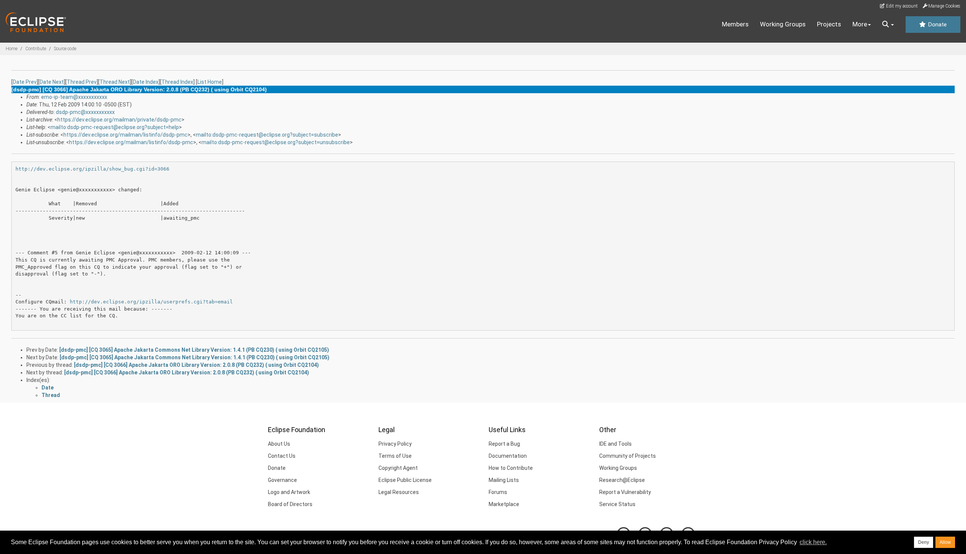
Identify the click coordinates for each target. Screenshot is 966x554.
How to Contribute (511, 468)
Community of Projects (627, 456)
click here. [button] (813, 542)
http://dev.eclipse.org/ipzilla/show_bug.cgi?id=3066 (92, 169)
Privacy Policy (395, 444)
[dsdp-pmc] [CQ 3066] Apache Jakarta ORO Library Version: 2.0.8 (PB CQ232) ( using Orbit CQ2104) (196, 365)
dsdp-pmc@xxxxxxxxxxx (85, 112)
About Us (279, 444)
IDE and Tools (615, 444)
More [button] (859, 24)
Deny (923, 542)
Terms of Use (395, 456)
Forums (498, 492)
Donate (936, 24)
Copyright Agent (398, 468)
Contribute (35, 48)
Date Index (145, 82)
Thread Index (177, 82)
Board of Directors (290, 504)
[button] (888, 24)
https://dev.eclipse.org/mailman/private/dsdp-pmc (119, 120)
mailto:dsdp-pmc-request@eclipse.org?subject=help (115, 127)
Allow (945, 542)
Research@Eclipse (622, 480)
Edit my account (901, 6)
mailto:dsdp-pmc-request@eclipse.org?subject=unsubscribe (276, 142)
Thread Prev (82, 82)
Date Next (52, 82)
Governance (282, 480)
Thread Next (115, 82)
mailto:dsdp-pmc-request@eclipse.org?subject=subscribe (267, 135)
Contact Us (281, 456)
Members (735, 24)
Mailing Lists (504, 480)
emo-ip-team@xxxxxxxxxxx (74, 97)
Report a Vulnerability (625, 492)
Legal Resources (398, 492)
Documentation (508, 456)
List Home (209, 82)
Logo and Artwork (289, 492)
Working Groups (783, 24)
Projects (829, 24)
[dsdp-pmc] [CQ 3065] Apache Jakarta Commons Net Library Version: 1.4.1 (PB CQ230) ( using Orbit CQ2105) (194, 350)
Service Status (617, 504)
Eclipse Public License (405, 480)
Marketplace (504, 504)
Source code (65, 48)
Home (11, 48)
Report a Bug (504, 444)
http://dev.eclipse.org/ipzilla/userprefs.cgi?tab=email (151, 302)
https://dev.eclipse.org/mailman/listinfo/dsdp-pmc (125, 135)
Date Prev (25, 82)
